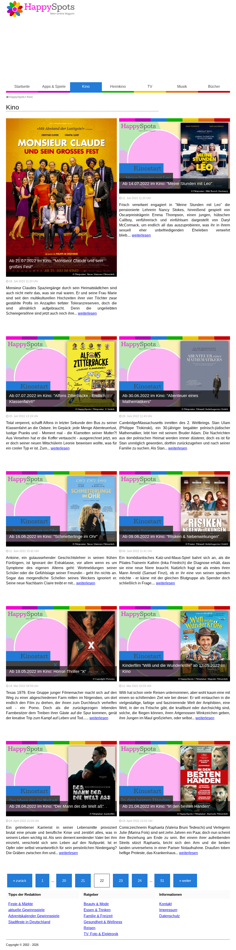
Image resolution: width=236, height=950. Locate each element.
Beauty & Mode (96, 904)
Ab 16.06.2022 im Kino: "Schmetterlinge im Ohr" (53, 536)
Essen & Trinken (97, 910)
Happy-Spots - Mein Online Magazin (40, 9)
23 (121, 881)
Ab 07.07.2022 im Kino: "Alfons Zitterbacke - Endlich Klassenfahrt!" (57, 398)
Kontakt (165, 904)
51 (162, 881)
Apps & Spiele (54, 86)
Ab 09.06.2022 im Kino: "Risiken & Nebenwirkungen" (170, 536)
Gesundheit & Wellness (103, 922)
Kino (86, 86)
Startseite (22, 86)
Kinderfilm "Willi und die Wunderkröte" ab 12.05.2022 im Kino (173, 668)
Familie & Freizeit (98, 916)
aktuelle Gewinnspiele (26, 910)
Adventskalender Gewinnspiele (33, 916)
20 (64, 881)
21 (83, 881)
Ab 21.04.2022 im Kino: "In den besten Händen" (166, 806)
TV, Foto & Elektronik (101, 934)
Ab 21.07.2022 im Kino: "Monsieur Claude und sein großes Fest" (56, 263)
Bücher (214, 86)
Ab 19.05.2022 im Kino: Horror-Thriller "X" (47, 671)
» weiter (185, 881)
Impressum (168, 910)
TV (150, 86)
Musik (182, 86)
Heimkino (118, 86)
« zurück (19, 881)
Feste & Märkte (20, 904)
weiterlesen (87, 313)
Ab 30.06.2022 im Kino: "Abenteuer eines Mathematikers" (160, 398)
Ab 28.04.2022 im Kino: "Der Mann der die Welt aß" (56, 806)
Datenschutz (169, 916)
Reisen (89, 928)
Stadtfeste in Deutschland (29, 922)
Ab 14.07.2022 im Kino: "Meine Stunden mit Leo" (167, 183)
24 (140, 881)
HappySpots (17, 97)
